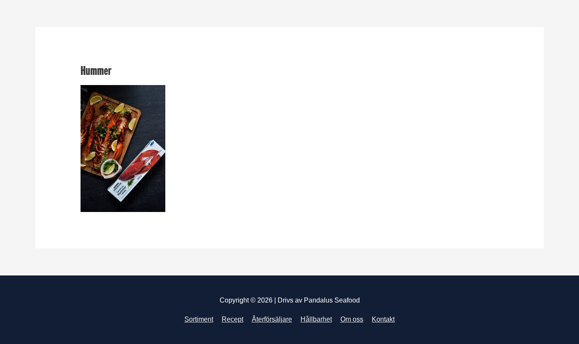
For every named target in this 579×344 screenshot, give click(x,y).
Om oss (351, 319)
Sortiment (198, 319)
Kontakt (383, 319)
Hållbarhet (316, 319)
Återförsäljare (272, 319)
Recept (232, 319)
